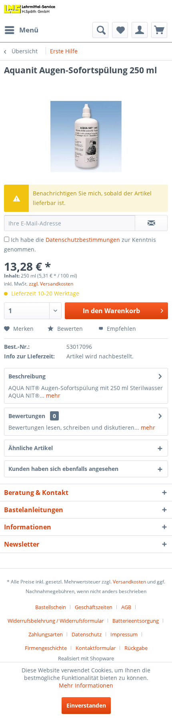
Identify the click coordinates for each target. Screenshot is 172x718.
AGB (126, 607)
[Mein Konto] (140, 30)
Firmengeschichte (46, 648)
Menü (28, 29)
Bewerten (69, 328)
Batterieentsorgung (135, 620)
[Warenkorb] (159, 30)
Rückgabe (136, 648)
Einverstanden (86, 705)
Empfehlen (120, 328)
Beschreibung (27, 376)
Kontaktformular (96, 648)
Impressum (124, 634)
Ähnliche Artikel (30, 448)
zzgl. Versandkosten (51, 283)
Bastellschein (50, 607)
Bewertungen (26, 416)
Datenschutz (87, 634)
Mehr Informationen (86, 685)
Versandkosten (129, 581)
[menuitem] (21, 30)
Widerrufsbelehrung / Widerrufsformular (56, 620)
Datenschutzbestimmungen (83, 239)
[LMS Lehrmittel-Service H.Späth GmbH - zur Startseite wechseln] (30, 11)
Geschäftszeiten (93, 607)
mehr (52, 395)
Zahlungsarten (45, 634)
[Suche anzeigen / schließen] (100, 30)
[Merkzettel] (120, 30)
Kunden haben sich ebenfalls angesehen (63, 469)
